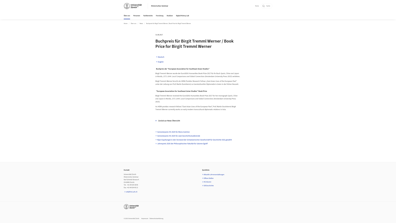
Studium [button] (170, 16)
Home (257, 6)
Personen (136, 16)
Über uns (133, 24)
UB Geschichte (209, 185)
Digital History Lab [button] (182, 16)
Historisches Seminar (159, 6)
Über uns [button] (127, 16)
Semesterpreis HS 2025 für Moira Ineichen (173, 132)
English (161, 62)
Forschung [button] (159, 16)
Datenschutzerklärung (156, 219)
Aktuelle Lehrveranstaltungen (214, 174)
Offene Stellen (209, 178)
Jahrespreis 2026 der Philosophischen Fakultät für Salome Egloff (182, 143)
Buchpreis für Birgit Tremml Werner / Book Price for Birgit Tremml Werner (168, 24)
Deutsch (161, 57)
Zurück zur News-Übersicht (169, 120)
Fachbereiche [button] (148, 16)
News (141, 24)
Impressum (144, 219)
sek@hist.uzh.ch (131, 192)
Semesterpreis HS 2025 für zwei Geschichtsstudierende (178, 136)
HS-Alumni (207, 182)
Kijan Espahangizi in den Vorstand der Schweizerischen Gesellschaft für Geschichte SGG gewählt (194, 140)
